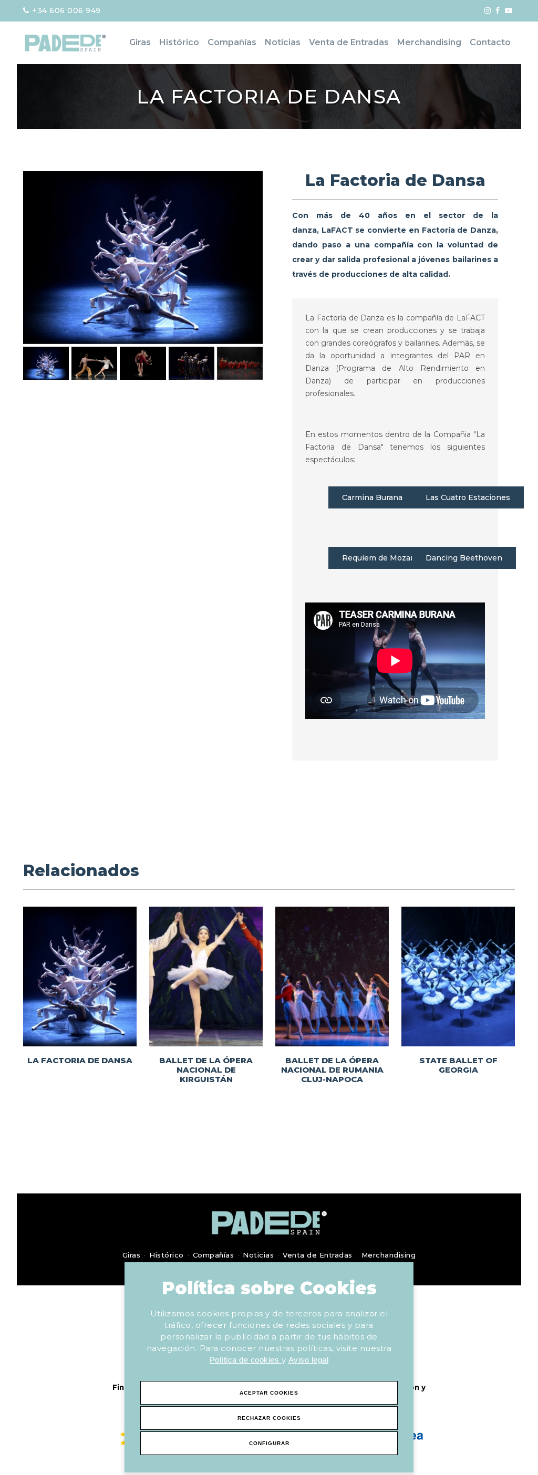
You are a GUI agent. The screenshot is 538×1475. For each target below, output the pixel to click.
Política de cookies (246, 1359)
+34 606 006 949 (65, 10)
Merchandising (429, 42)
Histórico (179, 42)
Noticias (283, 42)
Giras (140, 42)
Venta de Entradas (349, 42)
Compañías (232, 42)
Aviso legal (308, 1359)
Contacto (490, 42)
